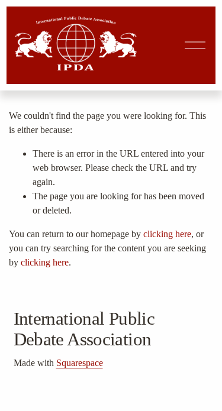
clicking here (167, 234)
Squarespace (79, 363)
